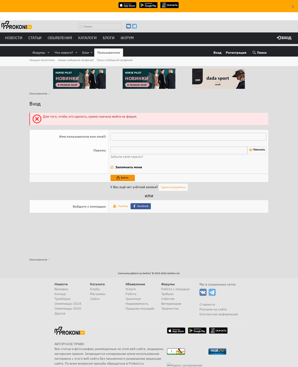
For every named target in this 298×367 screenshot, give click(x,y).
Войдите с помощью (89, 206)
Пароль (99, 150)
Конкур (60, 294)
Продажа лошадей (139, 308)
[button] (48, 52)
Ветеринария (171, 304)
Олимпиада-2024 (68, 304)
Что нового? (64, 52)
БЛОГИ (109, 37)
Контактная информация (218, 314)
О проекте (207, 304)
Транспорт (133, 299)
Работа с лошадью (175, 289)
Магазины (97, 294)
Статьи (35, 37)
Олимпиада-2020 (68, 308)
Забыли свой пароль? (126, 157)
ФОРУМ (127, 37)
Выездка (61, 289)
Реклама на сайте (213, 309)
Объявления (60, 37)
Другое (60, 313)
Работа (130, 294)
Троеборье (63, 299)
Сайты (95, 299)
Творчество (170, 308)
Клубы (95, 289)
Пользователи (108, 52)
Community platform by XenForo (149, 273)
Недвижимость (136, 304)
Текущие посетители (42, 60)
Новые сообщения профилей (76, 60)
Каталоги (87, 37)
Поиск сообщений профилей (115, 60)
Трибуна (167, 294)
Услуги (130, 289)
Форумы (38, 52)
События (168, 299)
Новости (13, 37)
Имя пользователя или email (82, 136)
